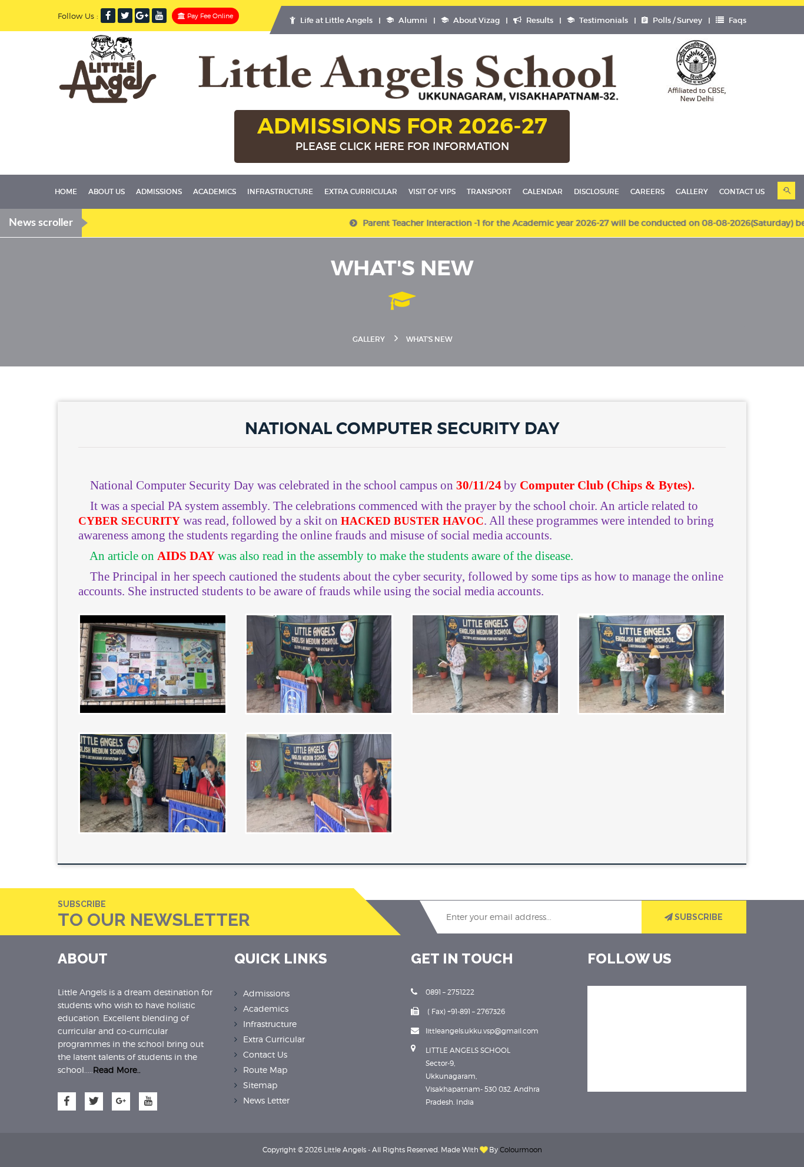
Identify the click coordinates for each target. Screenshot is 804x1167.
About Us (106, 191)
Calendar (543, 191)
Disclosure (596, 191)
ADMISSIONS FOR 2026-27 (402, 132)
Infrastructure (280, 191)
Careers (647, 191)
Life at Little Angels (335, 20)
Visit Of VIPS (432, 191)
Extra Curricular (360, 191)
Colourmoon (521, 1149)
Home (66, 191)
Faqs (736, 20)
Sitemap (260, 1085)
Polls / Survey (676, 20)
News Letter (266, 1100)
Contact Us (265, 1054)
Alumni (412, 20)
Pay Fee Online (209, 16)
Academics (214, 191)
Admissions (159, 191)
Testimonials (602, 20)
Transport (489, 191)
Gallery (692, 191)
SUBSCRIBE (698, 917)
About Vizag (475, 20)
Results (538, 20)
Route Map (265, 1070)
